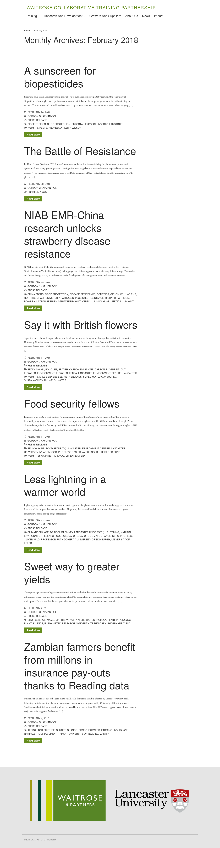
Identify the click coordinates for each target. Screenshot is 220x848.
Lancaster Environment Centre (99, 373)
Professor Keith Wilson (64, 127)
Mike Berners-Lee (51, 376)
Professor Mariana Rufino (76, 452)
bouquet (51, 369)
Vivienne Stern (75, 455)
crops (83, 730)
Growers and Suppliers (105, 15)
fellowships (36, 448)
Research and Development (63, 15)
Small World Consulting (100, 376)
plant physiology (119, 619)
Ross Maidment (47, 733)
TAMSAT (63, 733)
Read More (33, 134)
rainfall (29, 733)
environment (46, 373)
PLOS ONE (81, 297)
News (146, 15)
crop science (37, 619)
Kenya (73, 373)
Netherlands (73, 376)
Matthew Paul (65, 619)
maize (50, 619)
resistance (96, 297)
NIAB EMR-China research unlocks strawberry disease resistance (67, 234)
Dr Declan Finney (61, 532)
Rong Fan (30, 301)
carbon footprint (107, 369)
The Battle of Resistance (80, 150)
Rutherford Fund (108, 452)
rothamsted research (59, 623)
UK (45, 380)
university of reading (84, 733)
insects (103, 124)
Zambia (104, 733)
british (63, 369)
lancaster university (88, 532)
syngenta (82, 623)
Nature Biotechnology (91, 619)
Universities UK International (44, 455)
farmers (94, 730)
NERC (115, 536)
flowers (62, 373)
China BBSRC (36, 294)
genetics (103, 294)
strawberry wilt (69, 301)
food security (55, 448)
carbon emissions (81, 369)
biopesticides (37, 124)
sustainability (33, 380)
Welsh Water (57, 380)
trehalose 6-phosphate (106, 623)
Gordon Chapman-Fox (42, 116)
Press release (37, 120)
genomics (116, 294)
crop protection (58, 124)
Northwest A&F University (41, 297)
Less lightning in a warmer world (65, 485)
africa (32, 730)
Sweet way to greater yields (71, 572)
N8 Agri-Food (48, 452)
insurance (121, 730)
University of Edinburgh (93, 539)
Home (27, 30)
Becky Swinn (36, 369)
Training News (37, 191)
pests (43, 127)
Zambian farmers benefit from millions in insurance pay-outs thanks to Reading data (79, 665)
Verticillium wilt (122, 301)
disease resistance (82, 294)
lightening (111, 532)
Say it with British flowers (80, 324)
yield (126, 623)
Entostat (78, 124)
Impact (158, 15)
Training (31, 15)
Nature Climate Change (95, 536)
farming (106, 730)
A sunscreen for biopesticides (60, 76)
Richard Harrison (117, 297)
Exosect (90, 124)
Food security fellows (71, 403)
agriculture (46, 730)
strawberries (47, 301)
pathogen (67, 297)
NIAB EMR (130, 294)
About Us (131, 15)
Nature (73, 536)
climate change (38, 532)
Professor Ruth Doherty (58, 539)
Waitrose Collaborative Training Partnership (91, 7)
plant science (33, 623)
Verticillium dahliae (95, 301)
